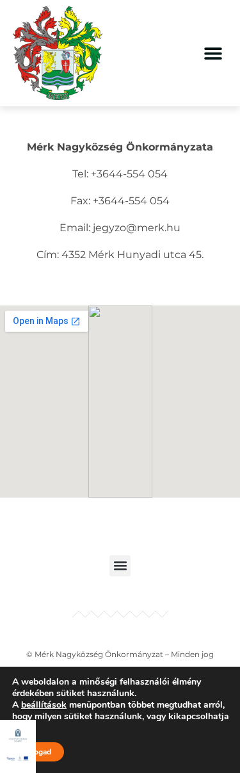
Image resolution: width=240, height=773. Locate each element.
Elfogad (38, 752)
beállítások (44, 705)
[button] (212, 52)
